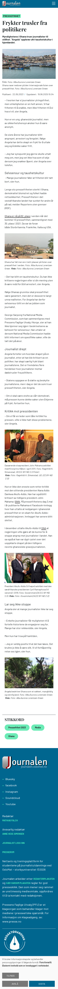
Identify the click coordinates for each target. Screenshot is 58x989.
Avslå (15, 983)
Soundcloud (12, 798)
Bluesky (10, 779)
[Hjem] (11, 4)
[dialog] (29, 972)
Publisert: (7, 94)
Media (38, 727)
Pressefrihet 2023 (17, 727)
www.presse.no (11, 921)
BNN (17, 501)
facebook (11, 785)
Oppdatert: (31, 94)
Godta (42, 983)
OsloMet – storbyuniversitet (19, 869)
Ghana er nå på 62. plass (17, 215)
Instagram (11, 791)
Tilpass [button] (10, 975)
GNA (43, 528)
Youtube (10, 804)
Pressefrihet (11, 15)
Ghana (11, 736)
